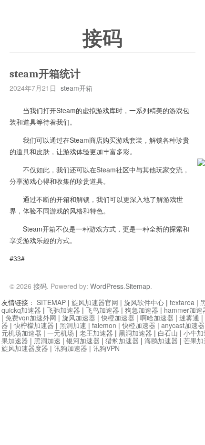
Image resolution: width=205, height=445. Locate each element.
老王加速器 (96, 333)
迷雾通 (189, 317)
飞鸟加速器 (102, 310)
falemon (104, 325)
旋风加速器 (78, 317)
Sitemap (137, 286)
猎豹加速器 (122, 340)
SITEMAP (51, 302)
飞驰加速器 (63, 310)
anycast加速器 (183, 325)
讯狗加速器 (70, 348)
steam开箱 (76, 88)
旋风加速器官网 (95, 302)
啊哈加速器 (157, 317)
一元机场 (60, 333)
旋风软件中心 (144, 302)
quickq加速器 (21, 310)
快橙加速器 (117, 317)
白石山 (168, 333)
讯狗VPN (106, 348)
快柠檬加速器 (34, 325)
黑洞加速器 (135, 333)
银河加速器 (83, 340)
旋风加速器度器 (24, 348)
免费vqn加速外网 (30, 317)
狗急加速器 (141, 310)
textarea (182, 302)
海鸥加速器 (161, 340)
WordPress (106, 286)
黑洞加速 (73, 325)
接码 (102, 39)
